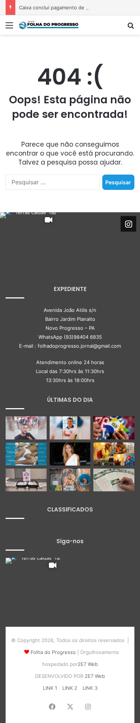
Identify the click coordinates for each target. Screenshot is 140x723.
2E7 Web (88, 664)
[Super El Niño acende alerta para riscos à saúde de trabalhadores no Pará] (113, 454)
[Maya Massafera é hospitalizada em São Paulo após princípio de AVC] (70, 454)
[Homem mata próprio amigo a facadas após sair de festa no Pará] (26, 427)
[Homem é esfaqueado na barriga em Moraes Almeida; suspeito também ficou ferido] (26, 454)
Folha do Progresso (53, 652)
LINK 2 (69, 688)
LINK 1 (50, 688)
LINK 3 (90, 688)
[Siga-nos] (128, 224)
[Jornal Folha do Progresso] (48, 25)
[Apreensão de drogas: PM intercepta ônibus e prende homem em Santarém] (26, 480)
